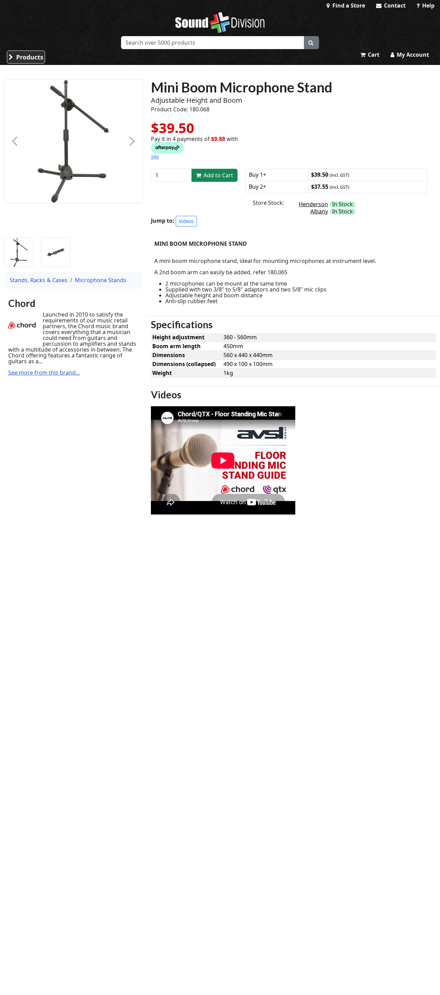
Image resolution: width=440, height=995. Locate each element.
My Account (412, 54)
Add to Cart (217, 175)
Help (427, 5)
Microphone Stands (100, 280)
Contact (394, 5)
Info (155, 157)
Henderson (313, 204)
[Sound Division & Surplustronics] (220, 22)
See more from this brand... (44, 373)
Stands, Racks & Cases (38, 280)
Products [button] (28, 57)
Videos (186, 221)
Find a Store (348, 5)
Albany (319, 211)
